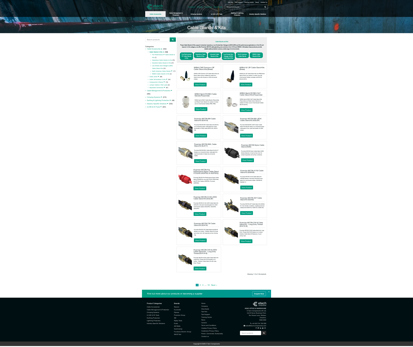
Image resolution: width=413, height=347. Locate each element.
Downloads (218, 7)
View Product (200, 84)
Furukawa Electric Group (182, 332)
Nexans (176, 307)
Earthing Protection (153, 318)
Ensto (176, 323)
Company (191, 7)
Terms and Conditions (208, 325)
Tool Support (239, 2)
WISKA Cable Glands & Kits (161, 74)
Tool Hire (230, 2)
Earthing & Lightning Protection (237, 14)
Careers (204, 323)
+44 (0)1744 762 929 (259, 323)
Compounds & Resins (156, 82)
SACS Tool (177, 334)
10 (208, 285)
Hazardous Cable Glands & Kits (162, 60)
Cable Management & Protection (176, 14)
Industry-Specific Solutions (257, 14)
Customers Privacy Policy (210, 331)
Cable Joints (153, 76)
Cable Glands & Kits (155, 52)
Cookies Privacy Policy (209, 328)
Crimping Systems (196, 14)
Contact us (264, 2)
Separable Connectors (156, 87)
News (257, 2)
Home (147, 19)
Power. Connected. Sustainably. (212, 333)
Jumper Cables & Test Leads (158, 85)
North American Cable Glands (161, 71)
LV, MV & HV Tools (216, 14)
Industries (208, 7)
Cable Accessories (155, 14)
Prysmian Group (179, 315)
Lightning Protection (153, 320)
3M (175, 318)
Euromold (177, 310)
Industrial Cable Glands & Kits (161, 63)
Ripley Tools (178, 320)
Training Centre (249, 2)
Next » (214, 285)
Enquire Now (259, 294)
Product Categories (154, 303)
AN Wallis (177, 326)
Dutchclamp (178, 329)
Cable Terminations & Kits (157, 79)
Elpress (176, 312)
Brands (200, 7)
